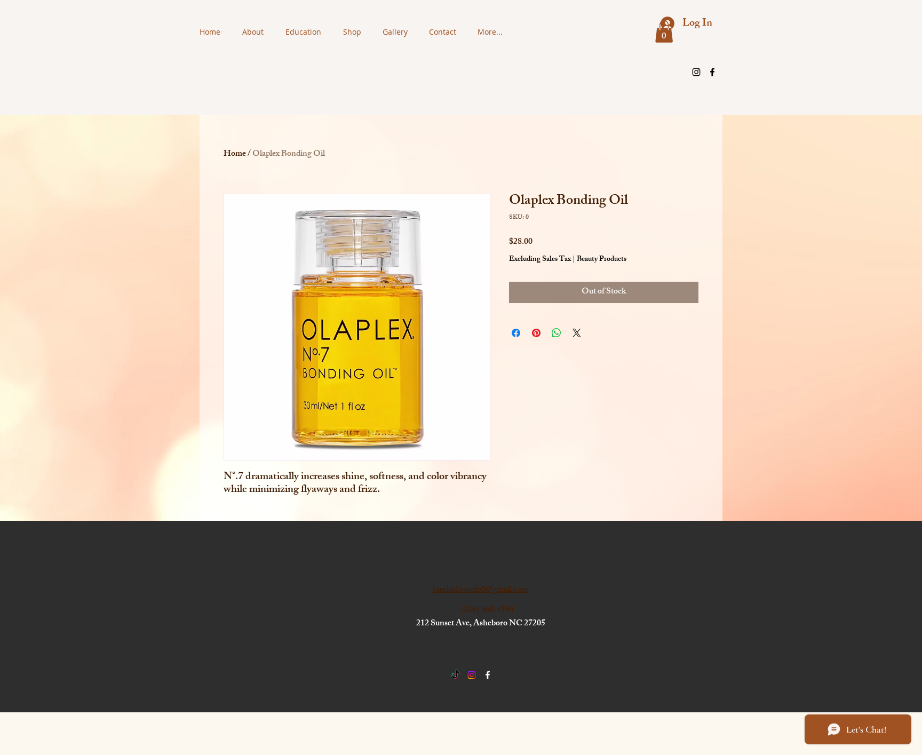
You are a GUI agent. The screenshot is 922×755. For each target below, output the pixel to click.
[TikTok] (455, 675)
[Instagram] (696, 72)
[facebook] (712, 72)
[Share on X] (576, 333)
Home (235, 154)
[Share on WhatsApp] (556, 333)
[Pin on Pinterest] (536, 333)
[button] (664, 31)
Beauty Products (601, 260)
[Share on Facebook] (516, 333)
